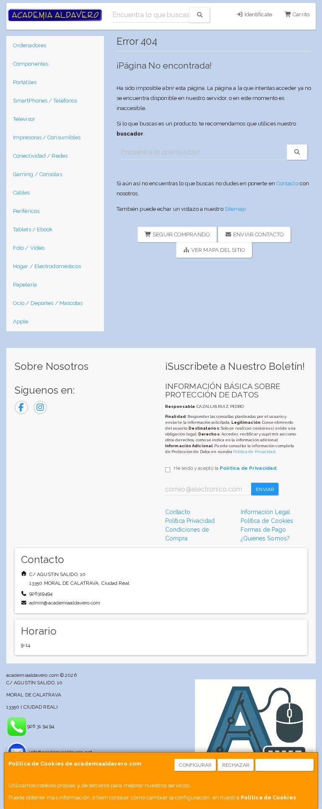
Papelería (25, 285)
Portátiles (24, 82)
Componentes (30, 64)
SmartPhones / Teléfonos (45, 100)
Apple (21, 321)
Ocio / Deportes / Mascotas (48, 303)
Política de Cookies (268, 797)
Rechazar (236, 765)
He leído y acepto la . (226, 468)
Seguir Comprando (180, 234)
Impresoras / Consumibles (46, 137)
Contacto (287, 183)
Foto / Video (28, 248)
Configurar (195, 765)
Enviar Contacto (258, 234)
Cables (21, 192)
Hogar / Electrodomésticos (47, 266)
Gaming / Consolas (37, 174)
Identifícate (257, 14)
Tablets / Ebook (33, 229)
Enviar (265, 489)
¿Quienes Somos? (265, 538)
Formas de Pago (263, 529)
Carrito (300, 14)
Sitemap (235, 209)
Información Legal (266, 512)
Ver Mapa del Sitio (217, 250)
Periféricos (26, 211)
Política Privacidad (190, 520)
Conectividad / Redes (40, 156)
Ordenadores (29, 45)
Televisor (24, 119)
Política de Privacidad (254, 451)
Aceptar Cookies (285, 765)
